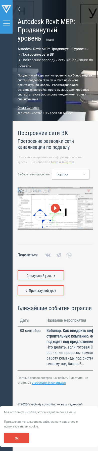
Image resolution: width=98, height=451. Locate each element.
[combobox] (70, 175)
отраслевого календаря (49, 382)
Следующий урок (39, 276)
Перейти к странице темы (19, 8)
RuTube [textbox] (62, 175)
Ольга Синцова (28, 107)
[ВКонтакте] (48, 255)
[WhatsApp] (69, 255)
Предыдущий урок (42, 291)
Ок (17, 438)
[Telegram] (58, 255)
